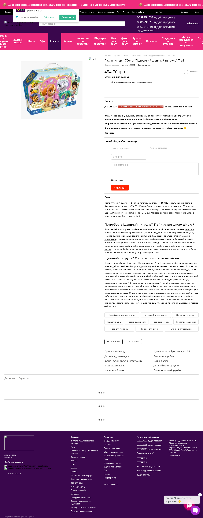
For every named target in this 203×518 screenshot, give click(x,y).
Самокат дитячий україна (167, 370)
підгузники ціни (120, 236)
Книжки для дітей (149, 329)
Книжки (68, 41)
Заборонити (50, 17)
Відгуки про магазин (105, 12)
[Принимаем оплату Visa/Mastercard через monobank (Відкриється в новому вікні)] (27, 468)
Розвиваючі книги (161, 322)
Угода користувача (87, 12)
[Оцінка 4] (143, 180)
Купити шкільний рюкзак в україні (172, 351)
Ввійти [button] (112, 82)
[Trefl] (92, 59)
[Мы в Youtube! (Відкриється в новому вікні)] (169, 12)
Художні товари (18, 41)
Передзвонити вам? (145, 31)
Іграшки (54, 41)
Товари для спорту (137, 322)
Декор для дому (124, 41)
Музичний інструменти (156, 315)
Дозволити (68, 17)
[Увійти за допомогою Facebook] (170, 148)
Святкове (151, 41)
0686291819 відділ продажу (156, 22)
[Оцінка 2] (133, 180)
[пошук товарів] (122, 23)
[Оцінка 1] (129, 180)
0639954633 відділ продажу (156, 17)
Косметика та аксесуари (83, 41)
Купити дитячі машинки (181, 329)
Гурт (118, 12)
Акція (73, 447)
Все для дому (114, 41)
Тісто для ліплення (119, 329)
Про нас (7, 12)
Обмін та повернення (113, 452)
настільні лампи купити (132, 299)
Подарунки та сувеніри (168, 41)
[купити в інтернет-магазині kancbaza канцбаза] (19, 443)
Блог (106, 459)
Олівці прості (161, 361)
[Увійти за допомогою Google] (175, 148)
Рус (160, 12)
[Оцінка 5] (148, 180)
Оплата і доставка (112, 448)
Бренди (126, 12)
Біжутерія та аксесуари (100, 41)
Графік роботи (138, 12)
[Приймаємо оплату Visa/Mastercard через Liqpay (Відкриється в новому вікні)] (26, 466)
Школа (31, 41)
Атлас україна (114, 322)
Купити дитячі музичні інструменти (123, 361)
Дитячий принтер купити (167, 365)
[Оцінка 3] (138, 180)
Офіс (43, 41)
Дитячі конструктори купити (122, 315)
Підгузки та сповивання (81, 511)
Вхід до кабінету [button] (111, 441)
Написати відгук (144, 65)
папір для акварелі (167, 273)
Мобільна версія (14, 474)
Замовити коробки (164, 356)
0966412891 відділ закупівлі (156, 27)
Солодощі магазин (185, 315)
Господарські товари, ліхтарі (83, 507)
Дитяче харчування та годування (186, 41)
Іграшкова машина (114, 365)
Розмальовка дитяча (186, 322)
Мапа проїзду (175, 455)
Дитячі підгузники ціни (116, 356)
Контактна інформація (113, 456)
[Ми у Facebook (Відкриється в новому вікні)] (166, 12)
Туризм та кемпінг (137, 41)
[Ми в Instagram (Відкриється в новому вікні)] (173, 12)
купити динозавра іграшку (155, 279)
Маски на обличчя (114, 370)
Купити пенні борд (114, 351)
